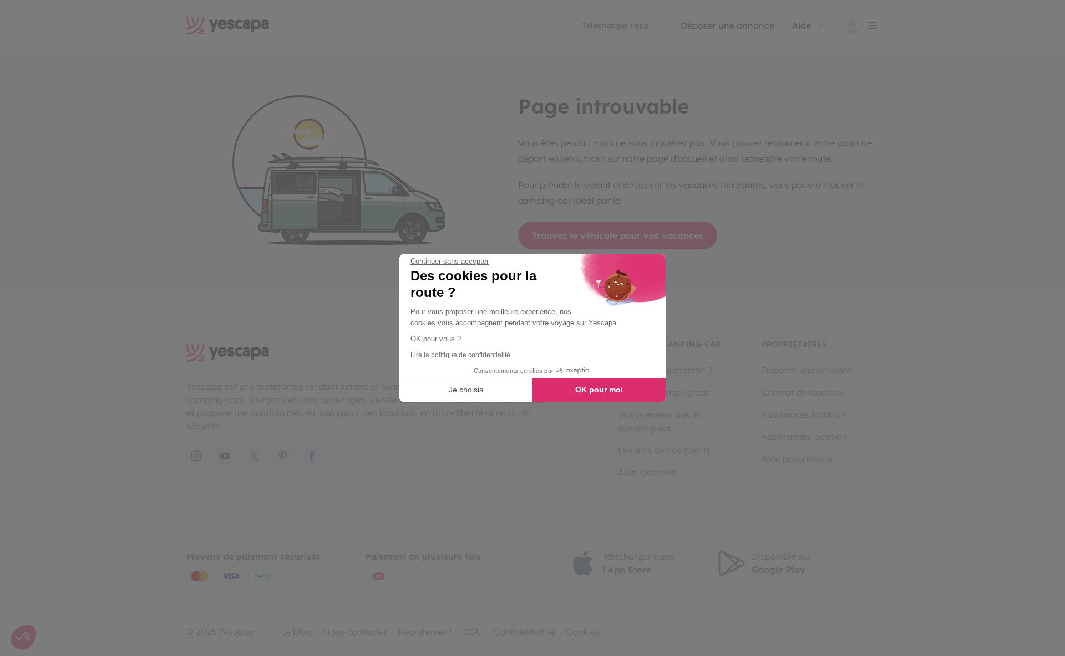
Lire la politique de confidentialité (460, 355)
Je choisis (466, 389)
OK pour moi (599, 389)
